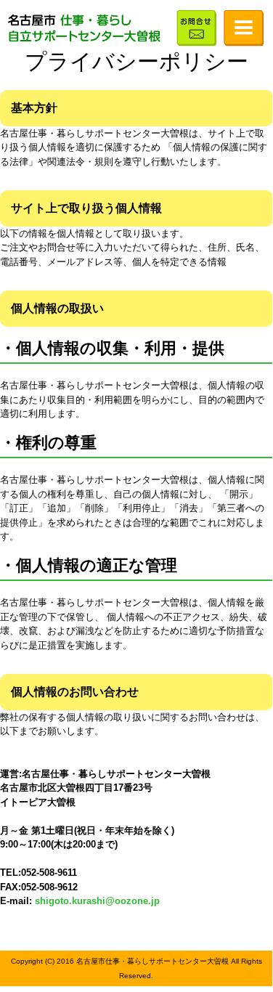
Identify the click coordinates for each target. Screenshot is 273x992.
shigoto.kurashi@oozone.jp (97, 900)
